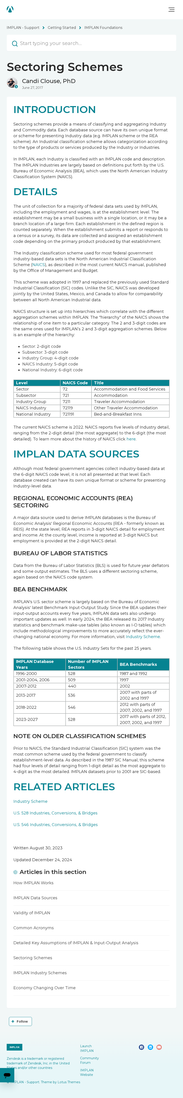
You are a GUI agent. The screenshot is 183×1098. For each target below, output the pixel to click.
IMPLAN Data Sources (35, 897)
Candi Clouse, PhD (49, 81)
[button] (171, 9)
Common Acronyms (33, 927)
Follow (22, 1021)
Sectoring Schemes (32, 957)
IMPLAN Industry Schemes (40, 972)
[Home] (10, 9)
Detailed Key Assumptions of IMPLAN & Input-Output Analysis (75, 942)
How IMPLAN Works (33, 882)
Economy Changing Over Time (44, 987)
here (131, 439)
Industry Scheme (143, 636)
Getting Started (62, 28)
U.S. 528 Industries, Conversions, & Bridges (55, 813)
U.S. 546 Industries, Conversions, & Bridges (55, 824)
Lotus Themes (69, 1082)
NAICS (38, 264)
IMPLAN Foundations (103, 28)
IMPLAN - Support (23, 28)
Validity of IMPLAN (31, 912)
